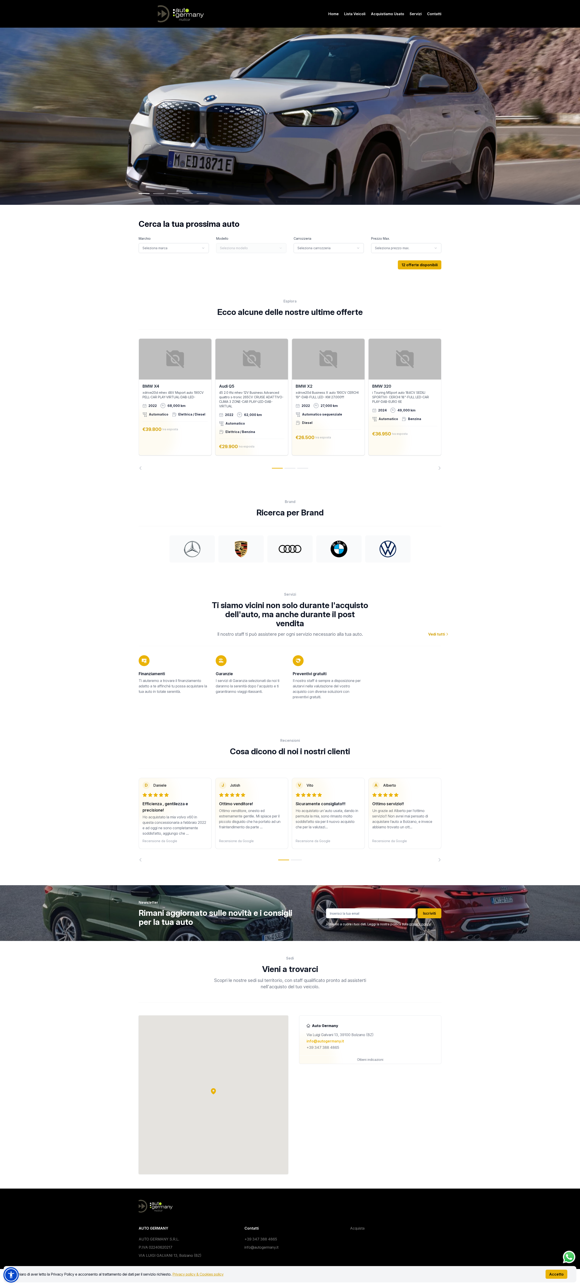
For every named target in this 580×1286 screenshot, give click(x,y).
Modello (222, 238)
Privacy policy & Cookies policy (198, 1274)
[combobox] (174, 248)
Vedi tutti (437, 634)
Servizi (416, 14)
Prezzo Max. (380, 238)
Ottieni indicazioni (370, 1059)
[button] (213, 1091)
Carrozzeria (302, 238)
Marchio (145, 238)
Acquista (357, 1228)
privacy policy (419, 924)
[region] (290, 404)
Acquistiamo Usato (387, 14)
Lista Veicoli (354, 14)
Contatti (434, 14)
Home (333, 14)
